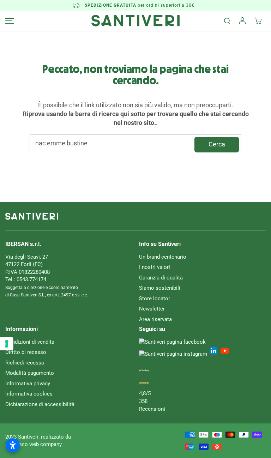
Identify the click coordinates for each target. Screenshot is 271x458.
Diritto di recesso (25, 352)
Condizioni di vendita (29, 342)
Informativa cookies (29, 394)
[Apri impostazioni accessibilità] (13, 445)
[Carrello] (258, 21)
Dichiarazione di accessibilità (39, 404)
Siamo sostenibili (159, 288)
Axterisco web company (33, 444)
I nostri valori (154, 267)
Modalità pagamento (29, 373)
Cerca (217, 144)
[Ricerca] (227, 21)
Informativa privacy (27, 383)
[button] (8, 21)
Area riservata (155, 319)
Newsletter (152, 309)
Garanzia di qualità (161, 278)
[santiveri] (135, 20)
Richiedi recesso (24, 363)
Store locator (154, 298)
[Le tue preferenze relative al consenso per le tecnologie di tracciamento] (6, 343)
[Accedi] (242, 21)
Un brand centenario (162, 257)
